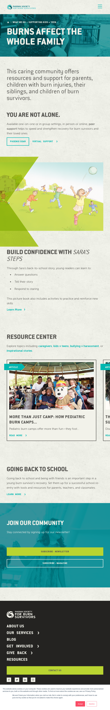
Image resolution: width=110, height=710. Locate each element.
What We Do (19, 22)
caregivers (45, 346)
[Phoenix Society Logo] (21, 7)
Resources (17, 659)
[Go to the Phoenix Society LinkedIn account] (25, 680)
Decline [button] (92, 704)
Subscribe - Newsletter (55, 551)
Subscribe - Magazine (55, 563)
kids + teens (61, 346)
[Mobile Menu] (100, 7)
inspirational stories (19, 350)
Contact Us (55, 670)
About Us (15, 626)
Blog (11, 639)
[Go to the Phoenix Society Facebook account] (9, 680)
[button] (55, 632)
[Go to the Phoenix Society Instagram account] (33, 680)
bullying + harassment (84, 346)
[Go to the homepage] (8, 22)
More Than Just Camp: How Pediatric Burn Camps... (47, 419)
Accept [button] (80, 704)
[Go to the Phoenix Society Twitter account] (17, 680)
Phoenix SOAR (18, 141)
